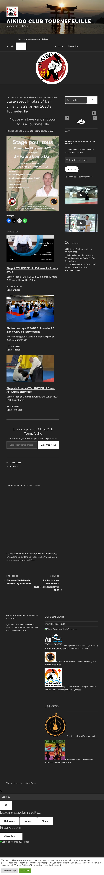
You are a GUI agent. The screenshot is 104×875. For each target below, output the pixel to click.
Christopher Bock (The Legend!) (79, 759)
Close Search (11, 836)
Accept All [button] (25, 870)
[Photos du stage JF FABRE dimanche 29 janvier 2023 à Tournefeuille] (30, 321)
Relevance (9, 821)
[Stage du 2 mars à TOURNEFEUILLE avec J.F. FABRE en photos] (30, 381)
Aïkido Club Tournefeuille (49, 21)
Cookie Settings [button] (9, 870)
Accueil (9, 46)
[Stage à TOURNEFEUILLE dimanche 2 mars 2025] (30, 261)
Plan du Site (73, 46)
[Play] (81, 195)
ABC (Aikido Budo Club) (55, 624)
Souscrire (72, 169)
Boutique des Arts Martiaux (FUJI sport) (81, 645)
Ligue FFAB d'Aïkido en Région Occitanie (79, 686)
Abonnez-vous (48, 445)
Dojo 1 (26, 131)
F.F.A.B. (59, 661)
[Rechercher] (92, 100)
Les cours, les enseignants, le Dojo (33, 39)
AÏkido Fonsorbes (69, 629)
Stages (14, 467)
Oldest (45, 821)
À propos (59, 46)
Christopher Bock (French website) (81, 736)
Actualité (16, 463)
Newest (28, 821)
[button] (67, 118)
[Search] (52, 794)
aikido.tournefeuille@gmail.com (78, 249)
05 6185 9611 (71, 252)
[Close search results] (6, 805)
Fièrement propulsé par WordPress (21, 783)
